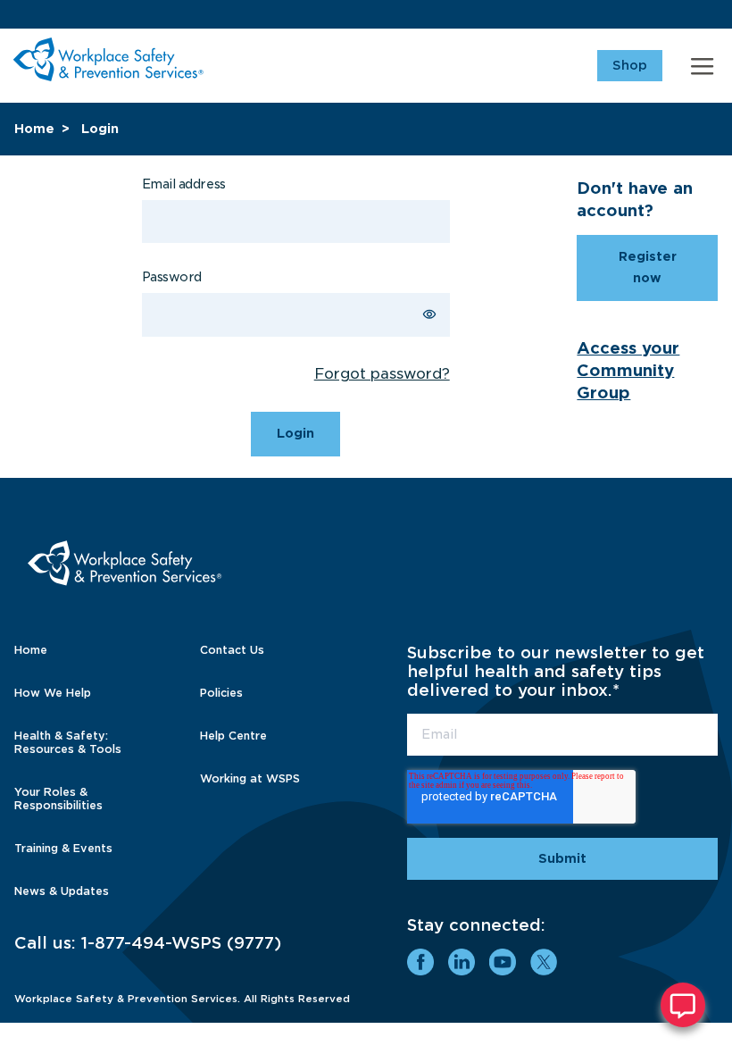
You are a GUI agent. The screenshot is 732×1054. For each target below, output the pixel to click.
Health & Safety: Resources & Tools (67, 742)
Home (34, 128)
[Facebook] (420, 962)
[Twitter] (543, 962)
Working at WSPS (250, 778)
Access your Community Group (628, 370)
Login (100, 128)
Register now (648, 267)
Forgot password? (382, 373)
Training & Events (63, 848)
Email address (184, 184)
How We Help (52, 692)
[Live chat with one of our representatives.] (683, 1005)
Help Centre (233, 735)
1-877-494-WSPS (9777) (181, 942)
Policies (221, 692)
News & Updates (61, 891)
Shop (629, 65)
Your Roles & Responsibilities (58, 798)
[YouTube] (502, 962)
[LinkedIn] (461, 962)
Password (172, 277)
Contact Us (232, 650)
